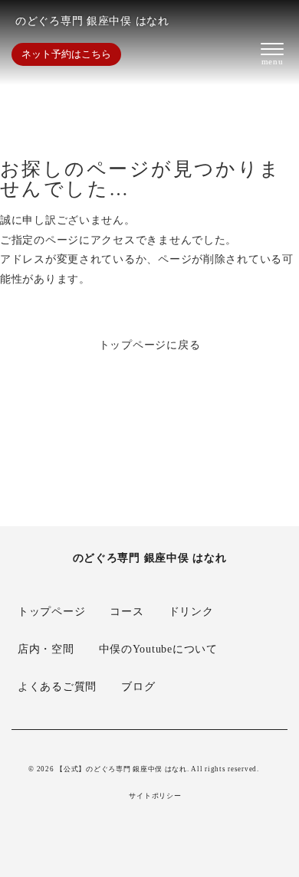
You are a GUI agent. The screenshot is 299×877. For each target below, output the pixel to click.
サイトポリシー (155, 796)
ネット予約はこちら (66, 54)
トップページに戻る (150, 345)
